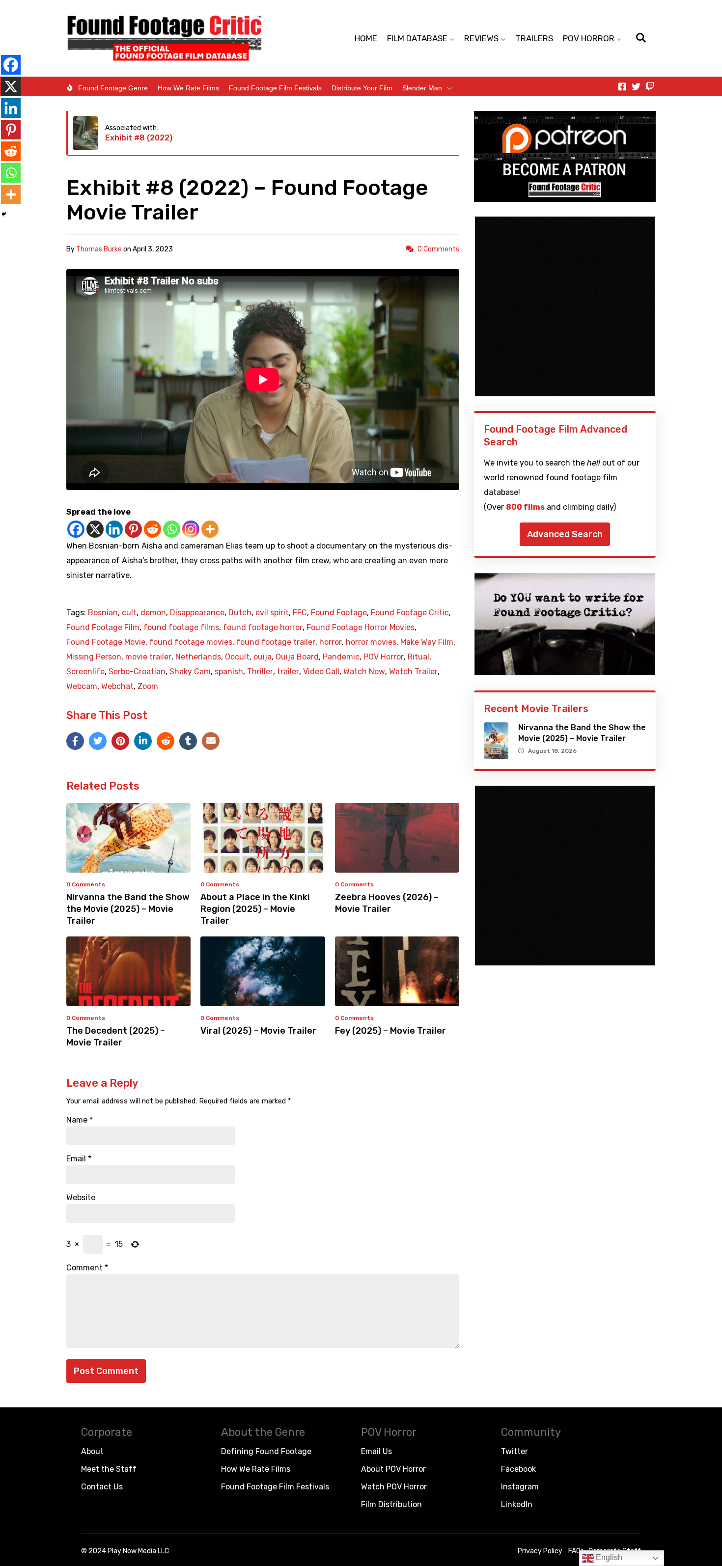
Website (80, 1198)
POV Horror (383, 657)
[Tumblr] (188, 741)
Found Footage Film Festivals (275, 88)
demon (153, 613)
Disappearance (197, 613)
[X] (95, 529)
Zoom (148, 686)
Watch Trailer (413, 672)
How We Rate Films (188, 88)
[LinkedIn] (143, 741)
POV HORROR (588, 38)
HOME (366, 38)
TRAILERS (534, 38)
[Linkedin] (114, 529)
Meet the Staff (109, 1469)
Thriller (260, 672)
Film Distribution (391, 1504)
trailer (288, 672)
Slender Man (422, 88)
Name (79, 1120)
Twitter (514, 1451)
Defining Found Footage (266, 1451)
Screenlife (85, 672)
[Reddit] (152, 529)
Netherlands (198, 657)
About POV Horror (393, 1469)
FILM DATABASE (417, 38)
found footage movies (190, 642)
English (608, 1557)
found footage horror (263, 628)
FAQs (576, 1551)
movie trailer (148, 657)
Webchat (117, 686)
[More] (210, 529)
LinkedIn (516, 1504)
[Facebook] (75, 529)
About (92, 1451)
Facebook (518, 1469)
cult (129, 613)
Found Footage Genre (113, 88)
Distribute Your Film (362, 88)
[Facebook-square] (622, 86)
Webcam (81, 686)
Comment (87, 1268)
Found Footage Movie (105, 642)
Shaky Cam (190, 672)
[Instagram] (190, 529)
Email (78, 1159)
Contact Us (102, 1486)
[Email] (211, 741)
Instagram (520, 1486)
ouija (262, 657)
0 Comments (438, 249)
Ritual (418, 657)
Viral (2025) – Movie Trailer (258, 1030)
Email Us (376, 1451)
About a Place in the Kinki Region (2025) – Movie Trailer (255, 909)
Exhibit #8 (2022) (138, 137)
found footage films (181, 628)
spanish (229, 672)
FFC (300, 613)
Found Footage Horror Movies (360, 628)
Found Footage (339, 613)
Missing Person (93, 657)
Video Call (321, 672)
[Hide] (4, 214)
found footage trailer (275, 642)
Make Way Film (426, 642)
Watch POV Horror (394, 1486)
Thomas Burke (99, 249)
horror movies (371, 642)
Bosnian (103, 613)
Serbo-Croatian (137, 672)
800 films (525, 507)
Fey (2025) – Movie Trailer (390, 1030)
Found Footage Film (102, 628)
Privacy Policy (540, 1551)
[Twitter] (636, 86)
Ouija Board (297, 657)
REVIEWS (481, 38)
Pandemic (341, 657)
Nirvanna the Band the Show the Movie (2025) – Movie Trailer (128, 909)
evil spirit (272, 613)
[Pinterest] (133, 529)
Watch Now (364, 672)
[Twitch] (649, 86)
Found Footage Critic (410, 613)
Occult (237, 657)
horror (330, 642)
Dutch (239, 613)
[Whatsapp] (171, 529)
